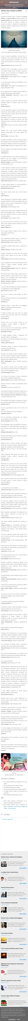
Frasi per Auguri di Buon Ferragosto (10, 996)
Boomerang (17, 806)
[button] (26, 11)
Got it (18, 1019)
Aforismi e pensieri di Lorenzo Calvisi (11, 980)
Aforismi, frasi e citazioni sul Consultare (11, 857)
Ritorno (5, 806)
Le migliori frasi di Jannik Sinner (9, 872)
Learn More (11, 1019)
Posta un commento (7, 819)
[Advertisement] (14, 835)
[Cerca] (26, 3)
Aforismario (14, 2)
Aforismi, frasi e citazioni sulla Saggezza (11, 918)
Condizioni (7, 814)
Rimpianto (10, 806)
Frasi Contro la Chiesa (7, 933)
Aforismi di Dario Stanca (7, 887)
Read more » (23, 868)
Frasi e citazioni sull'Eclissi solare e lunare (12, 948)
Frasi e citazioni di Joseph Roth (9, 902)
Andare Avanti (11, 808)
